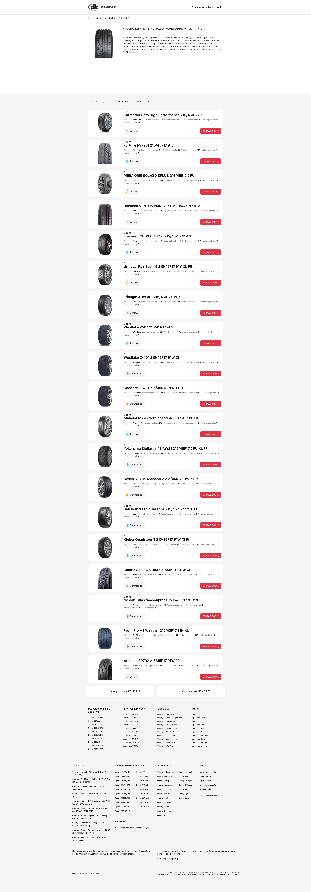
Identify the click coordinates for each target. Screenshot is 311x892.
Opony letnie (205, 781)
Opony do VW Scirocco (167, 725)
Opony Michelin (164, 789)
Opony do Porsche (200, 714)
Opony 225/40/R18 (122, 807)
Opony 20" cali (142, 798)
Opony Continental (165, 776)
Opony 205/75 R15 (130, 735)
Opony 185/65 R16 (130, 739)
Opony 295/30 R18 (130, 746)
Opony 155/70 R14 (130, 714)
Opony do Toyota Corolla (168, 721)
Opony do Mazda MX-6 (167, 732)
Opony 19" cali (142, 794)
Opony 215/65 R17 (95, 746)
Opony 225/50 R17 (95, 721)
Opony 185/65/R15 (122, 776)
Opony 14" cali (142, 772)
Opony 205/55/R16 (122, 785)
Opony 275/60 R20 (130, 728)
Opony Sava (184, 798)
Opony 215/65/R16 (122, 802)
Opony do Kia (197, 732)
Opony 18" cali (142, 789)
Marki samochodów (208, 785)
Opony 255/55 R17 (95, 728)
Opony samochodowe (209, 772)
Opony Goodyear (164, 785)
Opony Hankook (185, 772)
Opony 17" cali (142, 785)
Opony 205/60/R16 (122, 789)
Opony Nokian (163, 794)
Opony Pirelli (162, 798)
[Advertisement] (155, 76)
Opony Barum (184, 789)
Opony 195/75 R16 (130, 721)
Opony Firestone (164, 811)
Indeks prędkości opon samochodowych (132, 828)
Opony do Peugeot (200, 735)
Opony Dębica (184, 794)
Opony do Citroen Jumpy (167, 714)
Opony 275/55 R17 (95, 735)
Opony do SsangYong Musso (169, 718)
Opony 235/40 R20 (131, 742)
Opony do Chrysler (200, 746)
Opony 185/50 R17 (95, 749)
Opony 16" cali (142, 781)
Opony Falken (163, 807)
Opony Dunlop (163, 781)
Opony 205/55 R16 (130, 732)
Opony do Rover (199, 739)
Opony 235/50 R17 (95, 742)
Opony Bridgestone (165, 772)
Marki (219, 7)
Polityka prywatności (209, 796)
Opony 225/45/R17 (122, 811)
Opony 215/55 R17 (95, 717)
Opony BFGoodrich (186, 785)
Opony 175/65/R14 (122, 772)
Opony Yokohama (164, 802)
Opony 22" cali (142, 807)
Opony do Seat (198, 725)
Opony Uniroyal (185, 781)
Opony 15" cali (142, 776)
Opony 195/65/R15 (122, 781)
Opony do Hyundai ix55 (167, 742)
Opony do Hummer (200, 721)
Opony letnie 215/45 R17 (196, 691)
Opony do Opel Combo (167, 735)
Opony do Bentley (199, 742)
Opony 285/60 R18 (130, 718)
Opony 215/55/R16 (122, 798)
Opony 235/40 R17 (96, 731)
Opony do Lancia (199, 718)
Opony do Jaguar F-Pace (168, 739)
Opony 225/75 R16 (130, 725)
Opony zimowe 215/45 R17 (125, 691)
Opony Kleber (184, 776)
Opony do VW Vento (165, 746)
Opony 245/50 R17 (96, 738)
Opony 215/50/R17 (122, 794)
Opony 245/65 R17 (96, 724)
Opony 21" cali (142, 802)
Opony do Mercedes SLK (167, 728)
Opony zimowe (206, 776)
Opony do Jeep (198, 728)
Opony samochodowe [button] (202, 7)
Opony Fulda (162, 815)
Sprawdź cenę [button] (211, 131)
